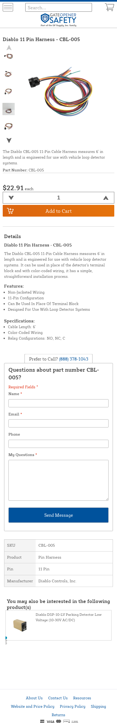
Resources (82, 698)
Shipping (98, 706)
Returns (58, 714)
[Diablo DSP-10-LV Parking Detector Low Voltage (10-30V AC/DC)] (20, 625)
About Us (34, 698)
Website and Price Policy (32, 706)
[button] (8, 140)
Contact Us (58, 698)
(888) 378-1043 (73, 358)
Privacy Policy (72, 706)
